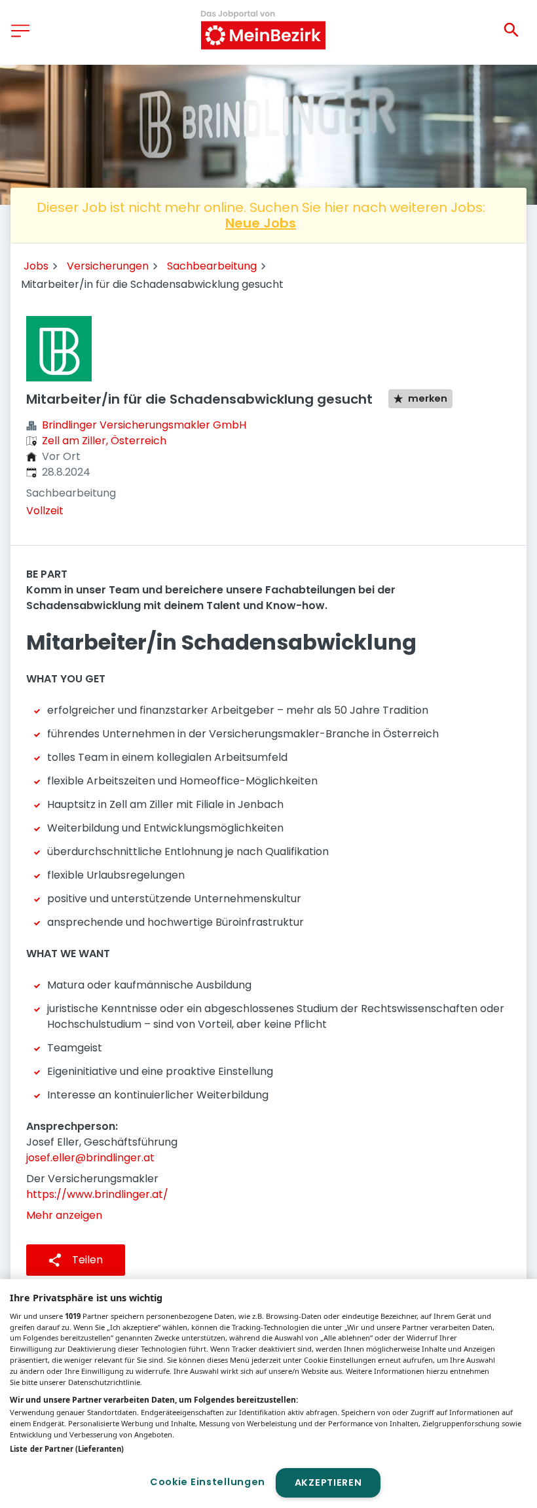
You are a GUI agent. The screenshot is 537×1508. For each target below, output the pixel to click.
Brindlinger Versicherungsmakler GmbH (144, 424)
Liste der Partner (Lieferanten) (67, 1449)
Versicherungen (108, 265)
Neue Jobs (260, 223)
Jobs (36, 265)
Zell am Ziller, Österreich (104, 440)
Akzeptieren (328, 1482)
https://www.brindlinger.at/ (97, 1194)
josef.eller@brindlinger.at (90, 1157)
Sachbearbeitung (212, 265)
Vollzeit (45, 510)
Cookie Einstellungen (207, 1481)
